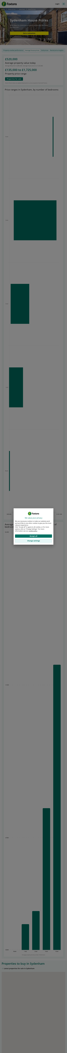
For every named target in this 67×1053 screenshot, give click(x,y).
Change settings (33, 541)
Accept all (33, 536)
